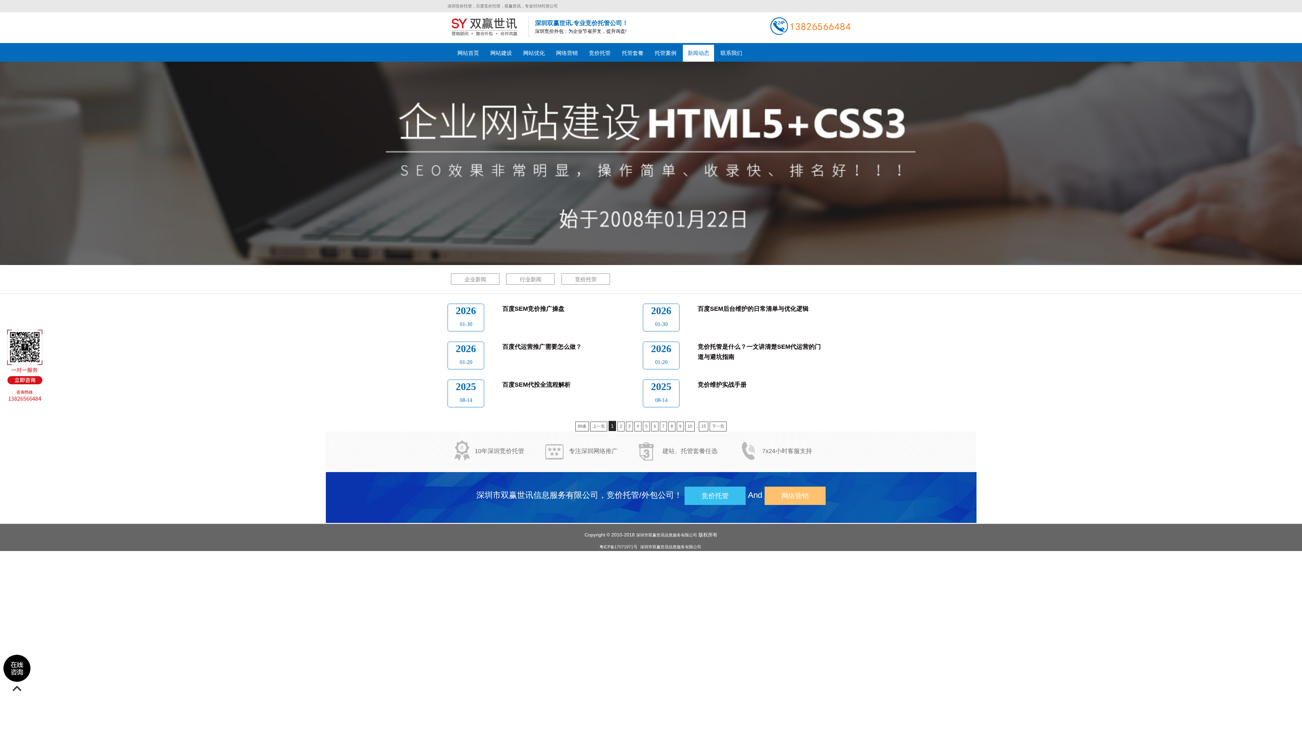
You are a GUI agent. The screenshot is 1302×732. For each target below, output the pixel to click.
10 (690, 426)
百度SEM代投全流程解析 (536, 384)
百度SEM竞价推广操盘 (533, 308)
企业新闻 (475, 279)
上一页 (599, 426)
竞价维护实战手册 (722, 384)
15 (703, 426)
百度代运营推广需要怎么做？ (542, 346)
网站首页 (468, 53)
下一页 (718, 426)
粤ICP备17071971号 (618, 547)
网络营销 (795, 496)
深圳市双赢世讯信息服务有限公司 (666, 535)
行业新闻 (530, 279)
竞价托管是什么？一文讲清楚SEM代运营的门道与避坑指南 (759, 351)
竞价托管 (586, 279)
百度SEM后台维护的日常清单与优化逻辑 (753, 308)
